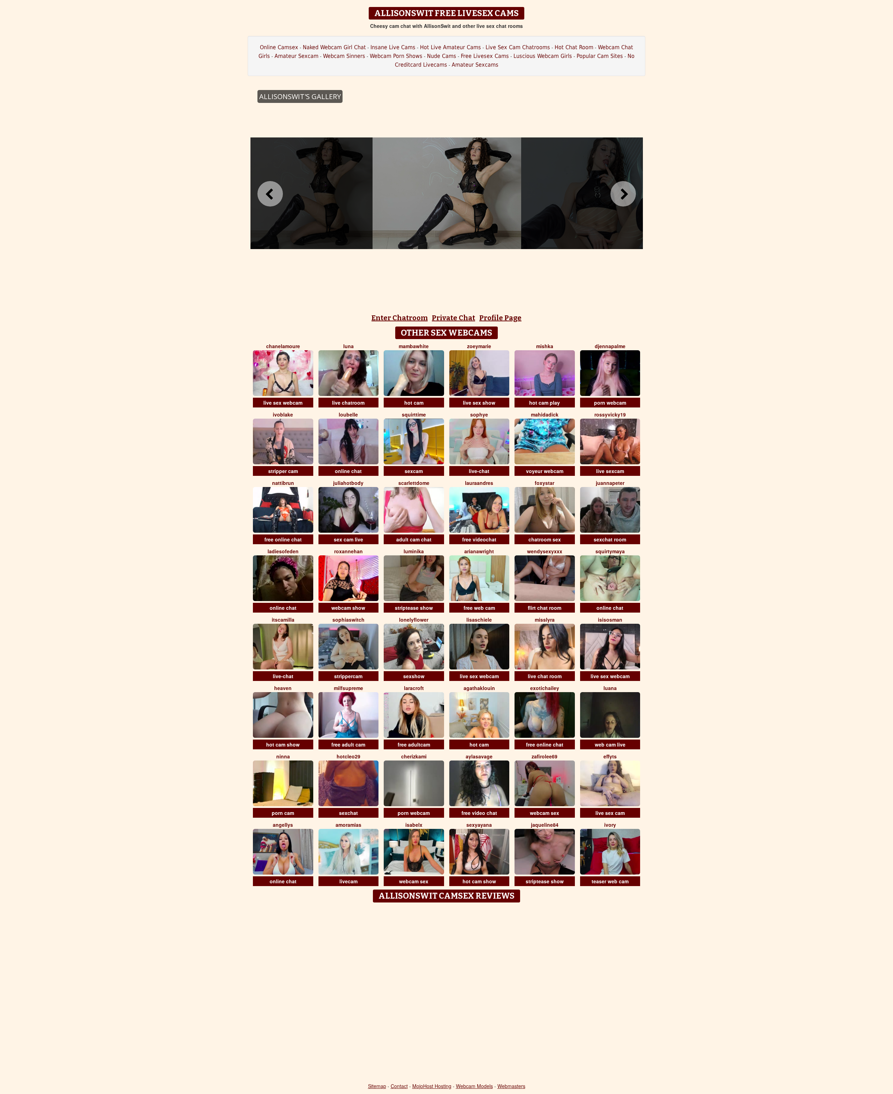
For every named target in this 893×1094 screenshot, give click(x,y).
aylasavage (479, 756)
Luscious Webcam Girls (542, 56)
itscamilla (283, 619)
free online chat (283, 539)
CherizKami (414, 756)
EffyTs (610, 756)
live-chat (479, 470)
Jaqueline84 (544, 824)
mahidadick (544, 414)
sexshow (414, 676)
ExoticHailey (544, 687)
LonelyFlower (413, 619)
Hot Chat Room (574, 47)
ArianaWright (479, 551)
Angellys (283, 824)
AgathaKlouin (479, 687)
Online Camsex (279, 47)
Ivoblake (283, 414)
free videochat (479, 539)
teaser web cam (610, 881)
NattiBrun (283, 482)
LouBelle (348, 414)
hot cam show (283, 744)
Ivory (610, 824)
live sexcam (610, 470)
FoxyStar (544, 482)
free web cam (479, 607)
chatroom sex (544, 539)
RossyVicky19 (610, 414)
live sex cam (610, 812)
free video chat (479, 812)
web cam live (610, 744)
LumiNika (414, 551)
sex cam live (348, 539)
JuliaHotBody (348, 482)
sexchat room (610, 539)
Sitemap (377, 1085)
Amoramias (348, 824)
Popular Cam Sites (600, 56)
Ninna (283, 756)
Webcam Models (474, 1085)
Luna (348, 346)
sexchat (348, 812)
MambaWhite (414, 346)
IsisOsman (610, 619)
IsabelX (413, 824)
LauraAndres (479, 482)
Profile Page (500, 318)
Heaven (283, 687)
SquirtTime (414, 414)
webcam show (348, 607)
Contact (399, 1085)
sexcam (414, 470)
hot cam (413, 402)
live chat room (545, 676)
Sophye (479, 414)
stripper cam (283, 470)
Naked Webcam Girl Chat (334, 47)
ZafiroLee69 (544, 756)
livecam (348, 881)
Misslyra (545, 619)
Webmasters (511, 1085)
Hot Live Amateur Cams (450, 47)
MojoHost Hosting (431, 1085)
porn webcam (610, 402)
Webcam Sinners (344, 56)
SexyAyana (479, 824)
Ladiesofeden (283, 551)
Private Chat (453, 318)
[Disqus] (446, 993)
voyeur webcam (544, 470)
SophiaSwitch (348, 619)
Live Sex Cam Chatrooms (518, 47)
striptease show (414, 607)
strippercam (348, 676)
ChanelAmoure (283, 346)
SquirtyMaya (610, 551)
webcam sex (544, 812)
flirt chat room (544, 607)
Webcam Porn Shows (396, 56)
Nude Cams (441, 56)
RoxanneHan (348, 551)
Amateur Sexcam (296, 56)
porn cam (283, 812)
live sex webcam (282, 402)
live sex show (479, 402)
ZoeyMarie (479, 346)
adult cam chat (414, 539)
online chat (348, 470)
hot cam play (544, 402)
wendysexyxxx (544, 551)
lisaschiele (479, 619)
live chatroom (348, 402)
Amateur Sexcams (475, 64)
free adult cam (348, 744)
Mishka (544, 346)
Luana (610, 687)
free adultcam (414, 744)
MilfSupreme (348, 687)
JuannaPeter (610, 482)
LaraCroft (414, 687)
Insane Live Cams (392, 47)
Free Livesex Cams (485, 56)
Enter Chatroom (400, 318)
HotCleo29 (348, 756)
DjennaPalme (610, 346)
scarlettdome (413, 482)
